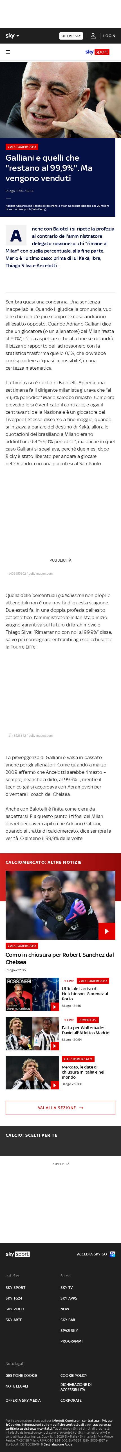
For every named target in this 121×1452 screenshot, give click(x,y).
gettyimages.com (41, 573)
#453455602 (17, 573)
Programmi (71, 1341)
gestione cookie (21, 1375)
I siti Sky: (13, 1276)
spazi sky (69, 1330)
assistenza (28, 1429)
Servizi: (66, 1276)
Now (65, 1309)
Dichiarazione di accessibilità (75, 1387)
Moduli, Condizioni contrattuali (76, 1421)
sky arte (14, 1320)
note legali (17, 1386)
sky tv (66, 1287)
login (109, 36)
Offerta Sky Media (23, 1400)
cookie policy (74, 1375)
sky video (15, 1309)
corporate (71, 1400)
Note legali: (15, 1363)
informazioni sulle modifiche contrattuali (53, 1425)
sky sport (15, 1287)
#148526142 (17, 735)
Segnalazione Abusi (58, 1444)
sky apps (69, 1298)
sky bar (67, 1320)
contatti (45, 1429)
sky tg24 (14, 1298)
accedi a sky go (92, 1254)
